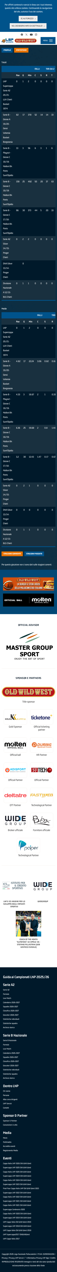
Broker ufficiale (15, 830)
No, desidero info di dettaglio (27, 26)
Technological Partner (41, 805)
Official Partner (15, 780)
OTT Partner (15, 805)
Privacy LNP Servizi (16, 1258)
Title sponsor (28, 701)
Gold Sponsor (15, 726)
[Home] (19, 40)
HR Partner (41, 754)
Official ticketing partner (42, 728)
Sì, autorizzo (27, 19)
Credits (52, 1258)
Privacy (4, 1258)
